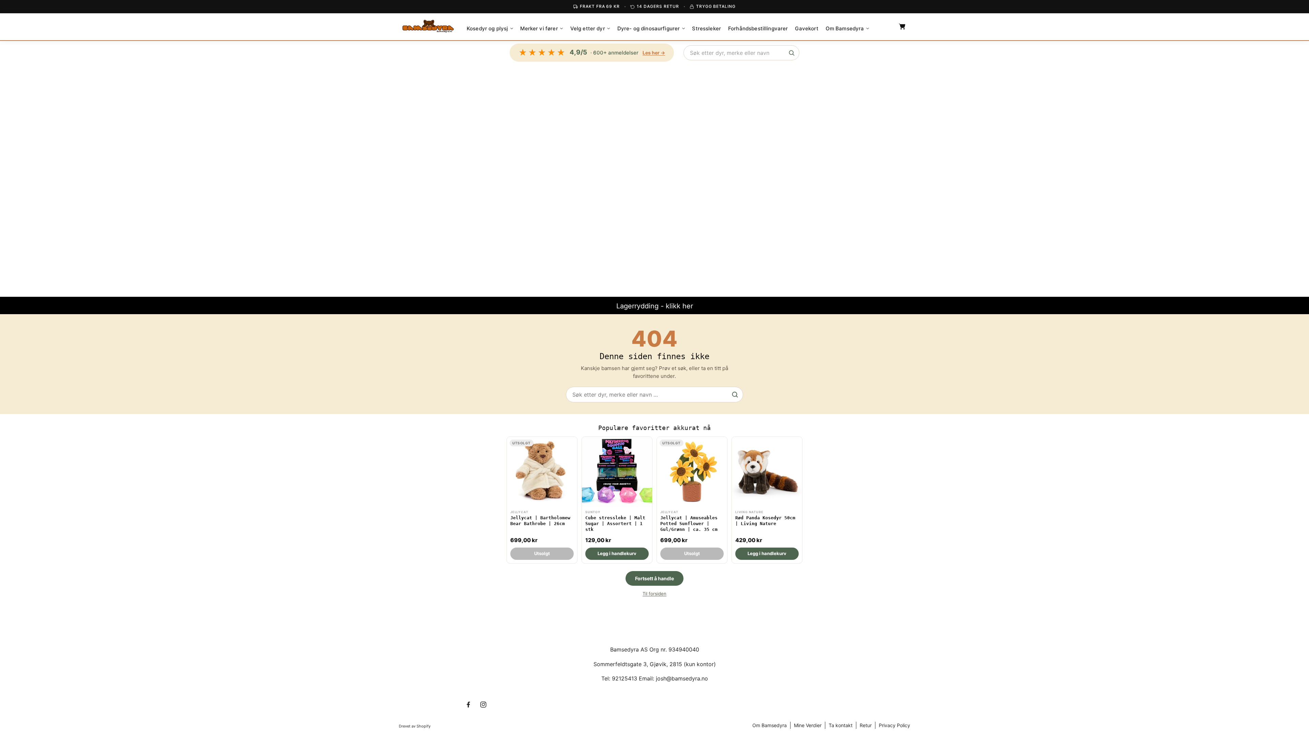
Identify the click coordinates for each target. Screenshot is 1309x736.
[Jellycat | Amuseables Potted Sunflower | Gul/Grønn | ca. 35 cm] (692, 500)
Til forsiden (654, 593)
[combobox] (741, 52)
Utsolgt (542, 553)
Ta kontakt (841, 725)
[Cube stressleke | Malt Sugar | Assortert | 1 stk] (617, 500)
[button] (490, 28)
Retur (866, 725)
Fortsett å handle (654, 578)
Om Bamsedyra (769, 725)
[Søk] (791, 53)
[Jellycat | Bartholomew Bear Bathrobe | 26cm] (542, 500)
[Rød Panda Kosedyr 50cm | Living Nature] (767, 500)
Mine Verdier (808, 725)
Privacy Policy (894, 725)
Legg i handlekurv (617, 553)
